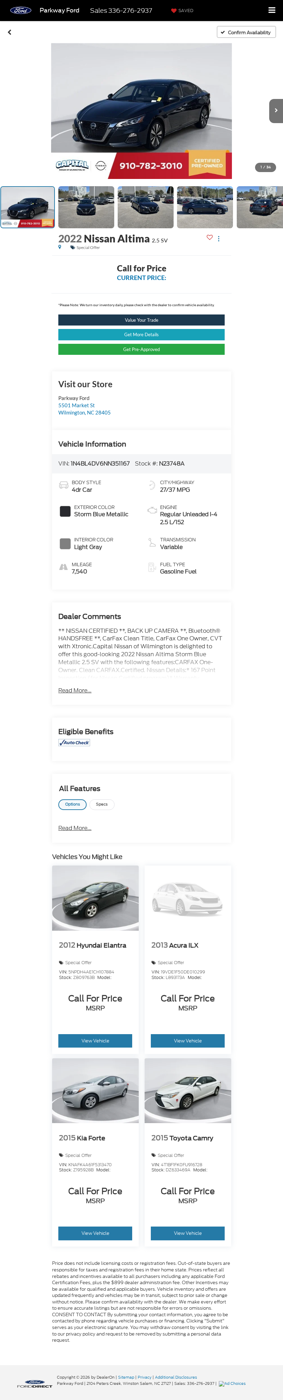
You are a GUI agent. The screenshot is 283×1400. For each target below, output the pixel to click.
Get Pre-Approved (141, 349)
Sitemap (126, 1377)
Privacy (145, 1377)
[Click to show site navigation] (272, 10)
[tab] (72, 804)
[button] (9, 32)
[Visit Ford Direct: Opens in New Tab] (233, 1383)
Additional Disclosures (176, 1377)
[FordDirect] (34, 1383)
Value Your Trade (141, 320)
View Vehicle (95, 1041)
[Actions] (219, 238)
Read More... (74, 690)
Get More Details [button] (141, 334)
